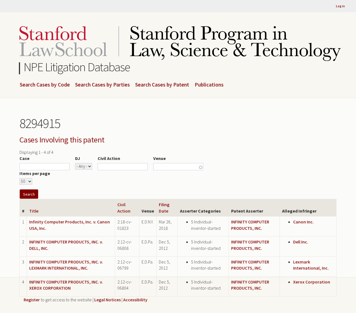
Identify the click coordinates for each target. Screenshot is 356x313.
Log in (340, 6)
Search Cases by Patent (162, 85)
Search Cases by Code (45, 85)
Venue (159, 158)
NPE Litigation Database (77, 67)
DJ (77, 158)
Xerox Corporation (311, 282)
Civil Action (109, 158)
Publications (209, 85)
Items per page (34, 173)
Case (24, 158)
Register (32, 299)
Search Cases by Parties (102, 85)
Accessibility (135, 299)
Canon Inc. (303, 222)
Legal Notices (107, 299)
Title (33, 211)
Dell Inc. (300, 242)
